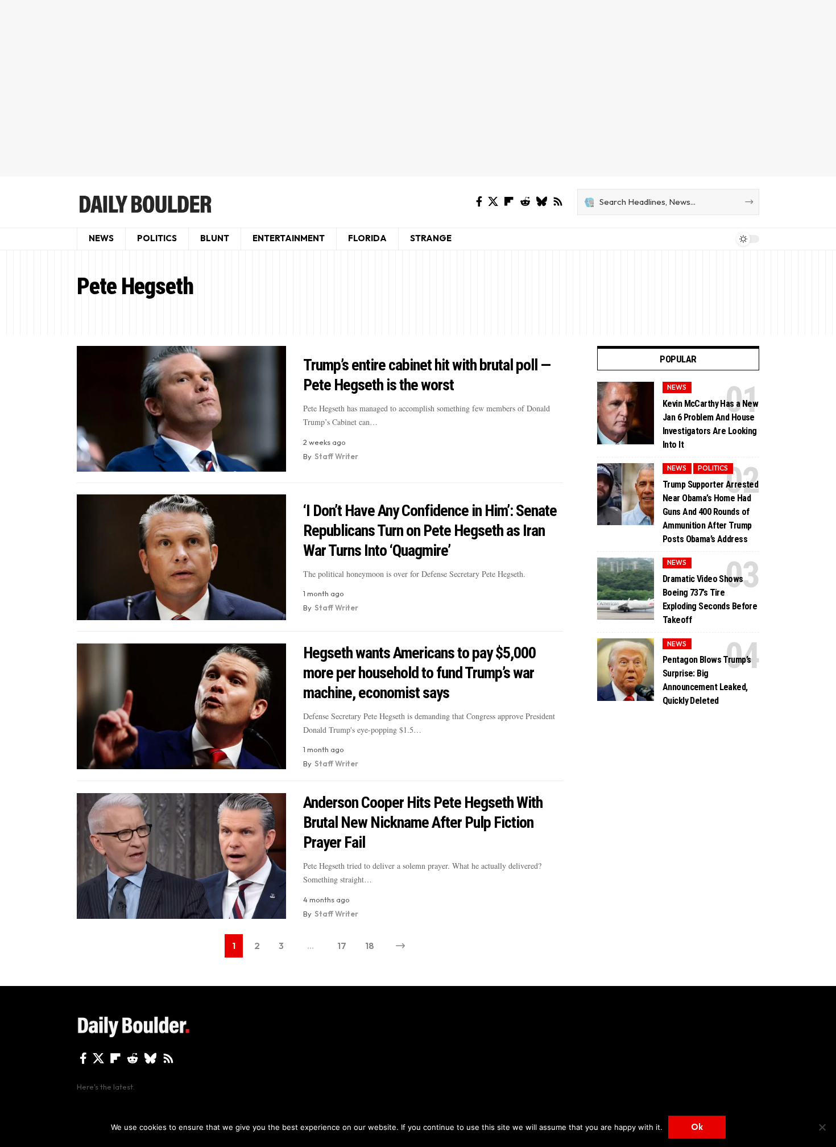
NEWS (676, 387)
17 (341, 945)
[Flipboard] (509, 202)
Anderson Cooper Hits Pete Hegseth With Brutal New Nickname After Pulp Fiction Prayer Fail (423, 822)
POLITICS (713, 468)
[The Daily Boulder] (145, 202)
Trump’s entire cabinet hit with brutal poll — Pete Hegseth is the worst (427, 375)
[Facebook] (479, 202)
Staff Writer (336, 456)
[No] (821, 1127)
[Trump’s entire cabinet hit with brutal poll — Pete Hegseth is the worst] (181, 409)
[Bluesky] (541, 202)
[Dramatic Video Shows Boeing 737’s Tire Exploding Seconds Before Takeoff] (625, 588)
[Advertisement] (418, 88)
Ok (697, 1126)
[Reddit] (525, 202)
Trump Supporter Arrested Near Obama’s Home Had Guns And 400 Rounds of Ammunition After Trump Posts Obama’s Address (710, 511)
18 (369, 945)
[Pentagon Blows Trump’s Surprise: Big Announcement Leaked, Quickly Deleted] (625, 669)
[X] (493, 202)
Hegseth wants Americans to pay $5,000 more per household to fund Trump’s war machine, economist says (419, 672)
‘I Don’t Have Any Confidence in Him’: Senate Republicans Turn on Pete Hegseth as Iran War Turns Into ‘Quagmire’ (430, 530)
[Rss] (558, 202)
